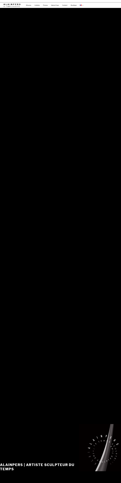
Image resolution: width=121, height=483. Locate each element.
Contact (64, 5)
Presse (45, 5)
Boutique (74, 5)
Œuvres (28, 5)
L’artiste (37, 5)
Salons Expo (55, 5)
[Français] (81, 5)
